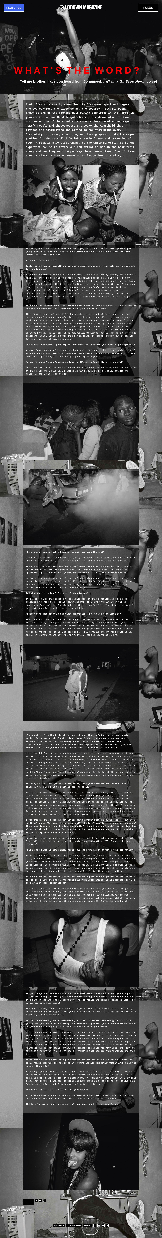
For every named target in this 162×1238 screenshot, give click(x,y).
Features (14, 8)
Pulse (148, 8)
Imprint (88, 1225)
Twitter (40, 1200)
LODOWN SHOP (74, 1225)
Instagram (98, 1225)
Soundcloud (107, 1225)
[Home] (81, 7)
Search (60, 1225)
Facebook (36, 1200)
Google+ (44, 1200)
